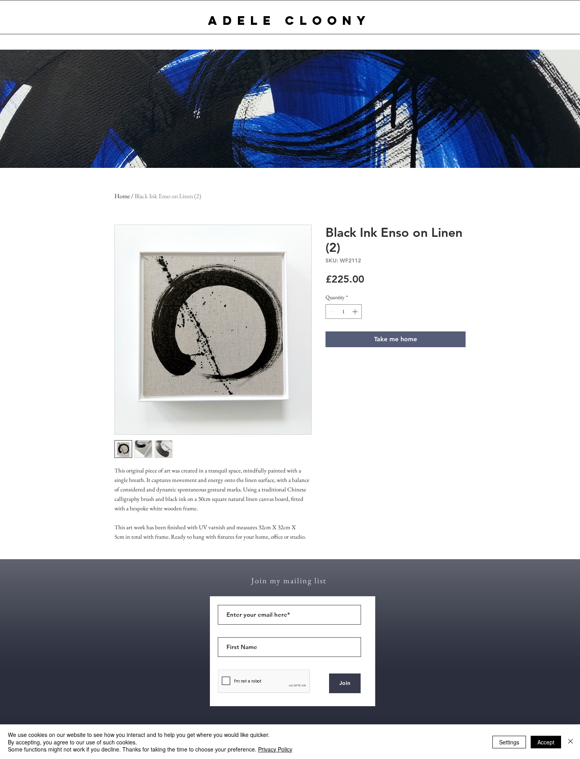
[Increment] (356, 311)
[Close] (570, 742)
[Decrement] (332, 311)
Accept (545, 742)
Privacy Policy (275, 749)
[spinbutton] (344, 311)
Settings (509, 742)
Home (122, 196)
